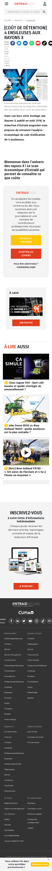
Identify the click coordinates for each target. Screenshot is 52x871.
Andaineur (8, 780)
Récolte (7, 714)
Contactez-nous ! (34, 809)
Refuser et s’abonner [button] (26, 240)
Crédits (30, 828)
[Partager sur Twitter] (19, 43)
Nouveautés (10, 633)
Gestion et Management (14, 809)
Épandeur (8, 692)
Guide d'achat (34, 726)
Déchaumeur (9, 791)
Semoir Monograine (12, 655)
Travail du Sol (9, 660)
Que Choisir (32, 732)
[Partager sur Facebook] (12, 43)
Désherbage (32, 692)
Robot (7, 703)
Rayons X (19, 20)
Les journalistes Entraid (13, 841)
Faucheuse (8, 785)
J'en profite (26, 322)
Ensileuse (30, 20)
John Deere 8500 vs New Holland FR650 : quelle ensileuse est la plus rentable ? (24, 429)
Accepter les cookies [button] (26, 254)
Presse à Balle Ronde (12, 764)
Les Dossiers (9, 830)
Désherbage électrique (13, 638)
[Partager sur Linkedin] (25, 43)
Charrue (7, 737)
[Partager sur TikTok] (44, 43)
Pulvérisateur (9, 671)
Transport (8, 709)
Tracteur (7, 644)
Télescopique (32, 644)
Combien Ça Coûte (35, 737)
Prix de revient (33, 742)
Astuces (7, 825)
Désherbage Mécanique (14, 665)
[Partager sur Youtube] (38, 43)
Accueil (7, 20)
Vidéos (7, 819)
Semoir (7, 649)
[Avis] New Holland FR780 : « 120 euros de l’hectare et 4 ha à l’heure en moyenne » (25, 472)
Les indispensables (11, 835)
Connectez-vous (26, 266)
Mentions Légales (34, 814)
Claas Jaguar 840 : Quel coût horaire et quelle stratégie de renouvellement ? (24, 386)
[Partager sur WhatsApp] (31, 43)
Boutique (31, 803)
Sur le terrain (9, 814)
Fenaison (8, 698)
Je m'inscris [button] (26, 586)
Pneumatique (10, 719)
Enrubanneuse (10, 732)
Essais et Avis (34, 633)
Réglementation (11, 803)
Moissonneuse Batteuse (14, 682)
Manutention (9, 676)
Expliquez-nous (40, 864)
